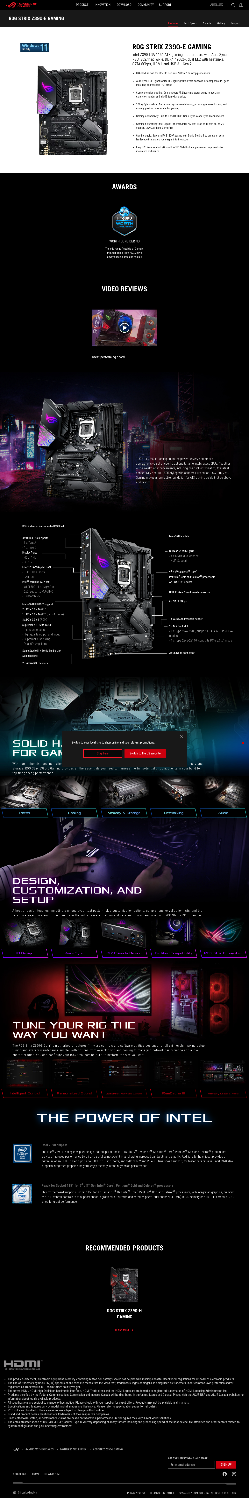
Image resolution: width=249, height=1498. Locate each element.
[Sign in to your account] (240, 5)
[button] (226, 1465)
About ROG (20, 1474)
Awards (207, 23)
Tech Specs (190, 23)
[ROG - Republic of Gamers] (21, 5)
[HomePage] (16, 1450)
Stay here (103, 753)
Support (235, 23)
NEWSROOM (52, 1474)
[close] (181, 736)
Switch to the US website (145, 753)
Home (36, 1474)
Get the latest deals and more (188, 1458)
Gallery (221, 23)
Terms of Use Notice (162, 1492)
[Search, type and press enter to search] (233, 4)
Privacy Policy (136, 1492)
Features (173, 23)
